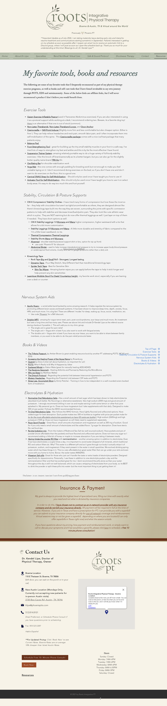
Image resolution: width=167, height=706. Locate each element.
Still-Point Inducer (50, 130)
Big (42, 259)
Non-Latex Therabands (37, 126)
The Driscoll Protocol (37, 375)
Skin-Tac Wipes (42, 269)
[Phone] (22, 612)
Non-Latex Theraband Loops (62, 126)
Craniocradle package (70, 136)
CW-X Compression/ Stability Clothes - (45, 202)
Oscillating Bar (34, 163)
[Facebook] (100, 698)
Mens (72, 222)
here (106, 527)
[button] (125, 56)
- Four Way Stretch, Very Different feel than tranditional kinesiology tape (77, 263)
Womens (55, 228)
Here (29, 123)
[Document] (22, 626)
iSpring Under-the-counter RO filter (43, 439)
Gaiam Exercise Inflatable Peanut (42, 117)
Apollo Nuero (33, 306)
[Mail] (22, 605)
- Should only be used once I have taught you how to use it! (94, 176)
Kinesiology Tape (35, 256)
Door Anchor (87, 126)
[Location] (22, 573)
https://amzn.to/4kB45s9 (73, 249)
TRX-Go (55, 160)
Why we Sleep (34, 372)
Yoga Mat (31, 167)
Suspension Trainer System (39, 153)
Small (51, 259)
